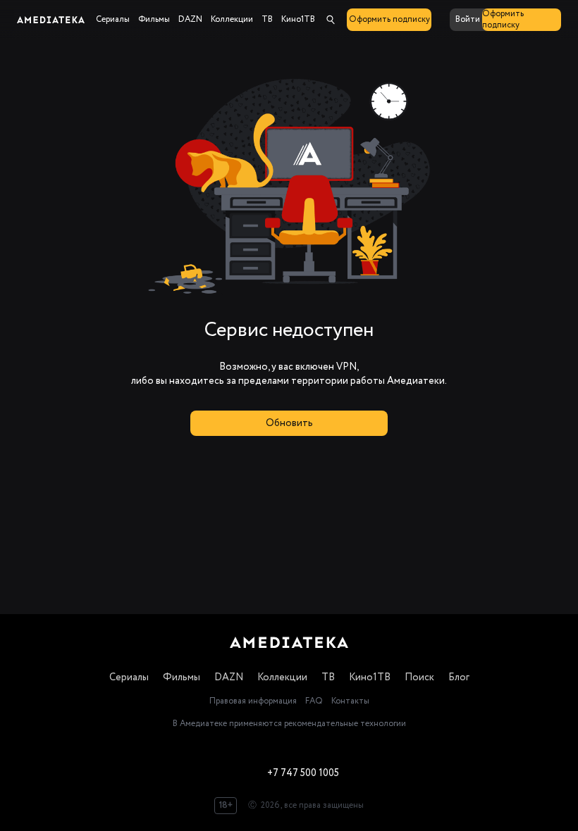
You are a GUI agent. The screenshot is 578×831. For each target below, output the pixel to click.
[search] (331, 20)
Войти (467, 19)
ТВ (328, 677)
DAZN (228, 677)
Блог (458, 677)
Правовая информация (253, 701)
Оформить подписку (389, 19)
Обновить (289, 423)
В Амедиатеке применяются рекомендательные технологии (289, 724)
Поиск (419, 677)
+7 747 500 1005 (303, 773)
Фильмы (181, 677)
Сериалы (129, 677)
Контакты (350, 701)
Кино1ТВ (370, 677)
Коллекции (282, 677)
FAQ (314, 701)
